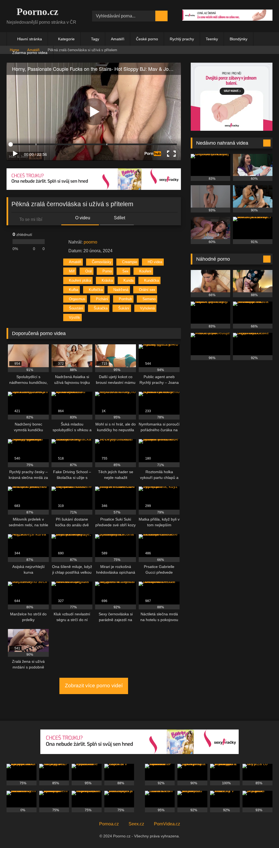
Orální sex (147, 290)
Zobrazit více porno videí (94, 685)
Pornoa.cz (109, 824)
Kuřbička (96, 290)
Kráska (107, 280)
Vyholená (147, 308)
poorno (90, 242)
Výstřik (74, 317)
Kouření (145, 271)
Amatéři (117, 39)
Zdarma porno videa (29, 52)
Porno (107, 271)
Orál (88, 271)
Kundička (151, 280)
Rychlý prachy (182, 39)
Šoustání (76, 308)
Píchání (102, 299)
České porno (147, 39)
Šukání (123, 308)
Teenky (212, 39)
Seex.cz (136, 824)
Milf (72, 271)
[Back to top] (262, 831)
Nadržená (120, 290)
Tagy (95, 39)
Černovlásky (101, 262)
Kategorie (66, 39)
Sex (125, 271)
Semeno (149, 299)
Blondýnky (238, 39)
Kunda (128, 280)
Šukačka (101, 308)
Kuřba (73, 290)
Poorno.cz (36, 11)
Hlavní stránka (29, 39)
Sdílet (119, 217)
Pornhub (125, 299)
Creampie (129, 262)
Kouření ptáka (80, 280)
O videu (82, 217)
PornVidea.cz (167, 824)
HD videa (155, 262)
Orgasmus (77, 299)
